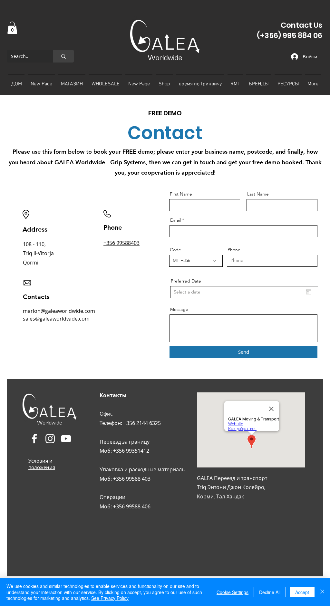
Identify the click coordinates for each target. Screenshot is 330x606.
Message (179, 309)
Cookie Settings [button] (232, 592)
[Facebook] (34, 438)
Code (175, 249)
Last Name (258, 194)
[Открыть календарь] (308, 291)
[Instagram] (50, 438)
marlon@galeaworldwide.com (59, 310)
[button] (12, 28)
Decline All (269, 592)
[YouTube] (66, 438)
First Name (181, 194)
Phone (234, 249)
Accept (302, 592)
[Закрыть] (322, 592)
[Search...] (63, 56)
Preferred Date (186, 281)
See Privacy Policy (110, 598)
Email (175, 220)
